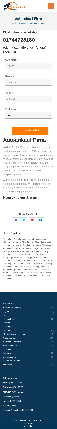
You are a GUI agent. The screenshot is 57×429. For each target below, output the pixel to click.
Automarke (11, 59)
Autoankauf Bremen (21, 257)
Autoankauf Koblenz (12, 276)
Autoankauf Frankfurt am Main (26, 242)
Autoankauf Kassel (32, 260)
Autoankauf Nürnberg (21, 245)
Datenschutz (28, 426)
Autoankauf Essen (27, 254)
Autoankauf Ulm (10, 254)
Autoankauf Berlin (11, 239)
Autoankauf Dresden (12, 248)
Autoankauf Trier (39, 251)
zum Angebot (31, 130)
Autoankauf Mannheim (19, 273)
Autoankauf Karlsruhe (22, 263)
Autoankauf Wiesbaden (27, 269)
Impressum (28, 423)
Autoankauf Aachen (42, 263)
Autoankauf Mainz (30, 276)
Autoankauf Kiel (31, 266)
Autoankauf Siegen (30, 248)
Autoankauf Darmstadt (21, 251)
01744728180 (19, 40)
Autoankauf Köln (27, 239)
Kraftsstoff (11, 109)
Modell (9, 92)
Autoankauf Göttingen (12, 266)
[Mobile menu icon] (51, 6)
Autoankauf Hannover (42, 245)
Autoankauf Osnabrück (41, 273)
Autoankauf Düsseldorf (41, 257)
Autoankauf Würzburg (12, 260)
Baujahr (9, 76)
